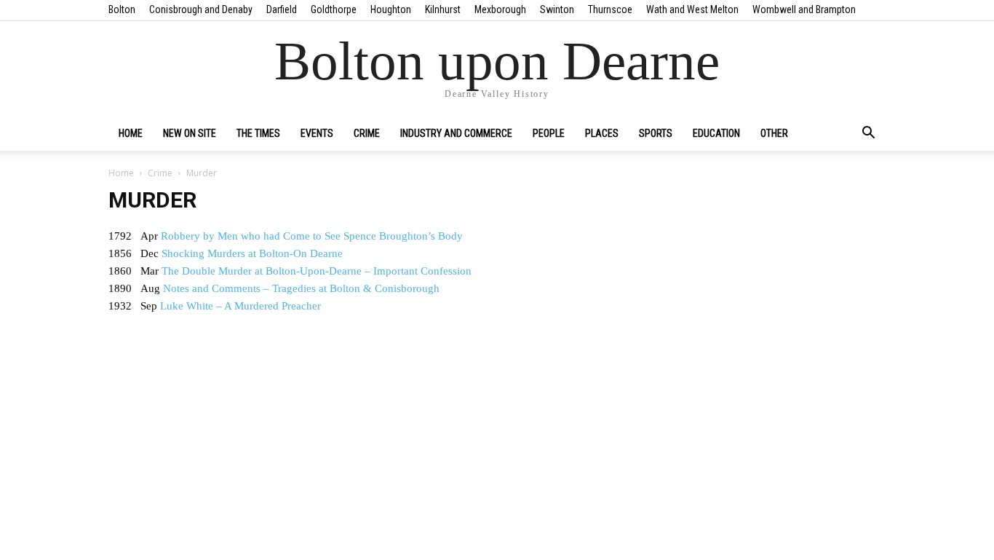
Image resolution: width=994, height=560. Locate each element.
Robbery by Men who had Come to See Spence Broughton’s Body (312, 236)
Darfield (281, 9)
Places (602, 133)
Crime (367, 133)
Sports (655, 133)
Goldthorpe (334, 9)
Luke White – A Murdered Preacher (240, 306)
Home (131, 133)
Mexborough (500, 9)
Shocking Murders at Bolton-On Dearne (252, 253)
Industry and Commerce (456, 133)
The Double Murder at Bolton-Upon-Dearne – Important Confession (317, 271)
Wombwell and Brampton (804, 9)
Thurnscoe (610, 9)
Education (716, 133)
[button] (868, 134)
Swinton (557, 9)
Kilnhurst (443, 9)
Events (317, 133)
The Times (258, 133)
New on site (189, 133)
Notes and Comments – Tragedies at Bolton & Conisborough (301, 288)
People (549, 133)
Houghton (390, 9)
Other (774, 133)
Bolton (121, 9)
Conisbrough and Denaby (201, 9)
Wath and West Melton (692, 9)
